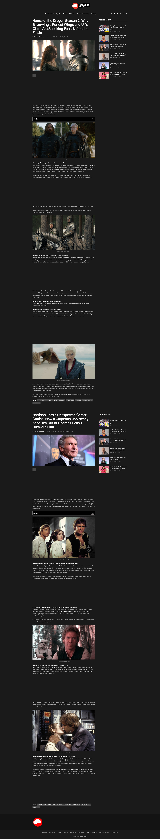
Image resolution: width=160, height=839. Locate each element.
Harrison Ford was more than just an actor (71, 566)
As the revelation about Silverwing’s (43, 303)
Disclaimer (51, 832)
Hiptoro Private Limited (81, 836)
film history (59, 804)
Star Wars (56, 431)
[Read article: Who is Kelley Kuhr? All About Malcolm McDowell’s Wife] (104, 47)
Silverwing (78, 400)
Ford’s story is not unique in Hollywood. (44, 667)
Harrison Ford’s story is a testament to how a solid (72, 769)
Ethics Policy (81, 832)
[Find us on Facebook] (108, 14)
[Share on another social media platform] (34, 75)
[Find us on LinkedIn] (123, 14)
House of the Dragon (59, 400)
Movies (65, 14)
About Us (65, 832)
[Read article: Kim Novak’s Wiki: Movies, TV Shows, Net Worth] (104, 65)
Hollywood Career (86, 804)
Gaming (93, 14)
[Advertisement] (63, 91)
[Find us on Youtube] (117, 14)
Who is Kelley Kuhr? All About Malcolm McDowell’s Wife (118, 45)
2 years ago (50, 37)
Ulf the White (36, 403)
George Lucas (67, 804)
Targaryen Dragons (87, 400)
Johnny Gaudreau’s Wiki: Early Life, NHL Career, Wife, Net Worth (118, 27)
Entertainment (49, 14)
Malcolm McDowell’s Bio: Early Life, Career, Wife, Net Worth (118, 54)
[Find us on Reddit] (114, 14)
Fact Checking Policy (92, 832)
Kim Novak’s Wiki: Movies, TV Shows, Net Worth (118, 64)
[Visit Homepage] (80, 6)
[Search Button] (127, 14)
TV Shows (72, 14)
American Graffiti (42, 804)
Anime (79, 14)
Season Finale (70, 400)
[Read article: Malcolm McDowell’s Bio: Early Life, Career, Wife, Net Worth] (104, 56)
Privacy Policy (115, 832)
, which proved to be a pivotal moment (67, 611)
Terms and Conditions (104, 832)
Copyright (59, 832)
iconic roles (36, 807)
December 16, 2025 (116, 31)
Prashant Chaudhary (39, 37)
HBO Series (49, 400)
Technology (85, 14)
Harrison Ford (76, 804)
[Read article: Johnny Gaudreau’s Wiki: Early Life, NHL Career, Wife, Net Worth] (104, 28)
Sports (58, 14)
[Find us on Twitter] (111, 14)
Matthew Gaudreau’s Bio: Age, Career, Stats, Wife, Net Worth (118, 36)
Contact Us (44, 832)
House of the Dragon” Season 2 (65, 394)
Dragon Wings (41, 400)
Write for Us (73, 832)
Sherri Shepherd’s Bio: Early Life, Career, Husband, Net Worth (118, 73)
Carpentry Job (51, 804)
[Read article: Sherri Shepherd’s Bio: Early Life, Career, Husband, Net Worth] (104, 75)
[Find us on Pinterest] (120, 14)
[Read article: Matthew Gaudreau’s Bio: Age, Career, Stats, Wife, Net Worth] (104, 38)
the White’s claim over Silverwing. (69, 258)
